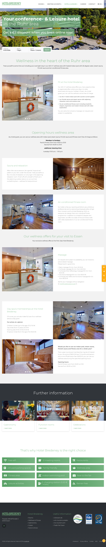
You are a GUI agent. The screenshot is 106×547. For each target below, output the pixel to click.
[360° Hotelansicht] (104, 280)
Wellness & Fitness (34, 520)
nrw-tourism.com (59, 523)
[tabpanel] (27, 98)
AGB (96, 541)
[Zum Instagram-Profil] (4, 526)
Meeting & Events (54, 4)
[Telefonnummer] (104, 267)
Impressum (76, 541)
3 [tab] (29, 118)
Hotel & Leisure (70, 4)
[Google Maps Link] (104, 276)
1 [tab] (25, 118)
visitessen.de (58, 518)
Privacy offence (84, 541)
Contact (92, 4)
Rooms (41, 4)
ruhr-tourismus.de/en (61, 520)
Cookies (91, 541)
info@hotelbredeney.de (67, 284)
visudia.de (26, 541)
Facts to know (33, 528)
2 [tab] (27, 118)
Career (83, 4)
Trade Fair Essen (59, 525)
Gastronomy (32, 523)
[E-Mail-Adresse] (104, 271)
